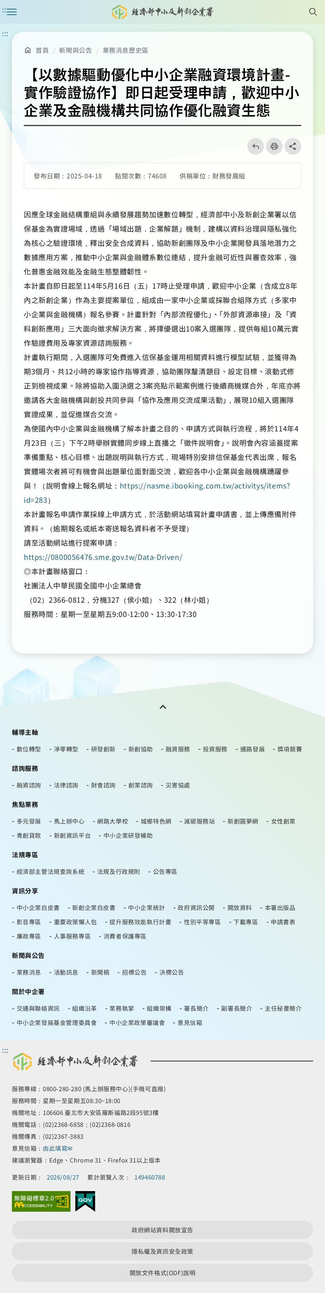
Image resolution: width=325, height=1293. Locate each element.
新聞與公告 (75, 50)
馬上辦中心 (69, 821)
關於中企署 (28, 991)
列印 (271, 146)
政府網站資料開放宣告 (162, 1230)
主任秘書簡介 (283, 1008)
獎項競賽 (289, 749)
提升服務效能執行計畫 (140, 922)
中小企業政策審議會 (137, 1022)
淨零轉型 (66, 749)
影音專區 (29, 922)
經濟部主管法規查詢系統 (51, 871)
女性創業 (283, 821)
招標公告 (134, 972)
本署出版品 (280, 907)
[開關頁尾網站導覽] (162, 707)
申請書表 (283, 922)
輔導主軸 (25, 732)
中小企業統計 (146, 907)
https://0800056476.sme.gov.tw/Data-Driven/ (104, 557)
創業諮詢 (140, 785)
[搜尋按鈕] (313, 12)
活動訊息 (66, 972)
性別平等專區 (202, 922)
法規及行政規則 (118, 871)
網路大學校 (112, 821)
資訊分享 (25, 890)
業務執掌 (121, 1008)
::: (5, 33)
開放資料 (240, 907)
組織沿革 (84, 1008)
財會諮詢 (103, 785)
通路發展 (252, 749)
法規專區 (25, 854)
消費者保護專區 (125, 936)
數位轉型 (29, 749)
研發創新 (103, 749)
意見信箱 (190, 1022)
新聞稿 (100, 972)
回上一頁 (253, 146)
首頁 (42, 50)
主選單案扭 (12, 12)
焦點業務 (25, 804)
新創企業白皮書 (93, 907)
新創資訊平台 (72, 835)
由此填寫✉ (59, 1148)
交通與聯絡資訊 (38, 1008)
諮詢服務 (25, 768)
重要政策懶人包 (75, 922)
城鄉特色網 (156, 821)
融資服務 (178, 749)
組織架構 (159, 1008)
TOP (312, 1221)
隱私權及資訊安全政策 (162, 1251)
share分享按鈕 (293, 146)
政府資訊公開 (196, 907)
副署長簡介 (236, 1008)
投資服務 (215, 749)
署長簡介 (196, 1008)
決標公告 (171, 972)
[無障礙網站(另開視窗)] (41, 1203)
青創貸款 (29, 835)
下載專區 (245, 922)
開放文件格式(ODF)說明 (163, 1272)
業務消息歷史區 (126, 50)
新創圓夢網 (243, 821)
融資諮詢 (29, 785)
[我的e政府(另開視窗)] (85, 1203)
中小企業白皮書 (38, 907)
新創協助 (140, 749)
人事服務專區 (72, 936)
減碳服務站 (199, 821)
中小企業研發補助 (128, 835)
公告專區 (165, 871)
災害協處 (178, 785)
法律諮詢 (66, 785)
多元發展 (29, 821)
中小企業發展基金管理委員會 (57, 1022)
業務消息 (29, 972)
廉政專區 (29, 936)
